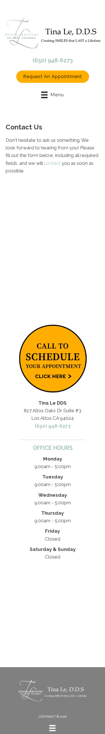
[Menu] (52, 728)
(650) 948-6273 (52, 60)
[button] (52, 76)
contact (52, 163)
